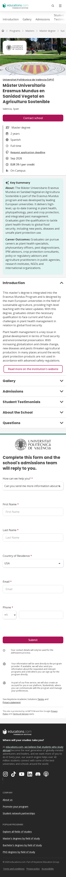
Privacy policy (33, 868)
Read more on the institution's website (33, 369)
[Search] (53, 6)
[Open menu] (60, 6)
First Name (11, 504)
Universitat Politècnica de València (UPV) (28, 79)
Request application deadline (27, 152)
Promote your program (15, 806)
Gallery (27, 19)
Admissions (43, 19)
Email (7, 581)
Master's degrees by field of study (21, 838)
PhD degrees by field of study (19, 852)
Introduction (11, 19)
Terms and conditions (14, 868)
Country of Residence (17, 556)
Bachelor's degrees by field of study (22, 845)
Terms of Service (21, 714)
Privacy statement (11, 702)
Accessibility (48, 868)
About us (8, 799)
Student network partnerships (19, 813)
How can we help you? (18, 478)
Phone (8, 607)
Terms (41, 699)
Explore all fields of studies (17, 831)
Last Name (11, 530)
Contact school (33, 118)
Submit (33, 640)
